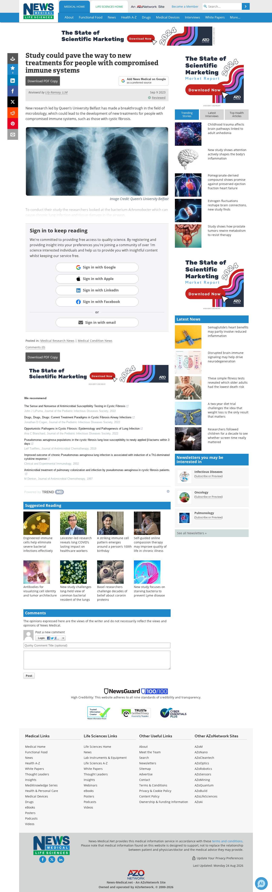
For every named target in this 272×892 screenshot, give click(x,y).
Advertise (146, 774)
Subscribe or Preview (208, 476)
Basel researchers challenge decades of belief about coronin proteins (112, 593)
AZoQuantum (204, 785)
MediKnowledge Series (41, 785)
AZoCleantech (204, 758)
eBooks (30, 807)
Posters (30, 813)
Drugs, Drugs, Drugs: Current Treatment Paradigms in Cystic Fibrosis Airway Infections (78, 417)
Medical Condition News (95, 341)
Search (144, 758)
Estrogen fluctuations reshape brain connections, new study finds (227, 205)
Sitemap (145, 769)
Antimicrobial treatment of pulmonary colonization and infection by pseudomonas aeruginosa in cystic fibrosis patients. (97, 470)
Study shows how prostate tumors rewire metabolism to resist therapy (227, 230)
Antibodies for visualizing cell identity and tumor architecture (40, 591)
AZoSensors (203, 774)
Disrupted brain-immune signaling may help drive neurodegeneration (226, 357)
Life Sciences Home (109, 6)
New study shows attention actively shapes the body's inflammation (227, 154)
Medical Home (74, 6)
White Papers (34, 769)
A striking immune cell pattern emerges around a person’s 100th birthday (114, 544)
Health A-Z (32, 763)
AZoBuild (201, 791)
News (29, 758)
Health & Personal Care (41, 791)
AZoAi (199, 802)
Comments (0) (35, 347)
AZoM (199, 747)
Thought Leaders (37, 774)
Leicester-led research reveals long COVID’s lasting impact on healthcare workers (76, 544)
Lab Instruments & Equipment (105, 758)
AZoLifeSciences (206, 796)
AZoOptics (202, 763)
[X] (12, 101)
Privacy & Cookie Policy (155, 791)
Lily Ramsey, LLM (56, 92)
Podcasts (31, 818)
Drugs (29, 802)
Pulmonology (204, 513)
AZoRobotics (203, 769)
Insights (30, 780)
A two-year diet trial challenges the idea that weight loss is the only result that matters (228, 410)
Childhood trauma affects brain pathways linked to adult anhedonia (226, 128)
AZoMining (202, 780)
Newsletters (147, 763)
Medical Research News (57, 341)
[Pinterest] (12, 123)
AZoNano (201, 752)
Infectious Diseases (208, 472)
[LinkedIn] (12, 80)
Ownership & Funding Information (163, 802)
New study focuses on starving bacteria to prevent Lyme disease (149, 591)
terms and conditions (227, 841)
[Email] (12, 134)
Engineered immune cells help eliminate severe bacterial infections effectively (38, 544)
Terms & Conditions (153, 785)
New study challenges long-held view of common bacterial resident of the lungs (75, 593)
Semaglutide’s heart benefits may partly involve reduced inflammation (228, 331)
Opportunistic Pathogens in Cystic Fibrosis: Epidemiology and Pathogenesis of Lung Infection (82, 428)
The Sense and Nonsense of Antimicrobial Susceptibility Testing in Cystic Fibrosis (74, 406)
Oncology (201, 492)
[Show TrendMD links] (168, 491)
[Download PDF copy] (12, 58)
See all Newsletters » (192, 533)
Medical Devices (36, 796)
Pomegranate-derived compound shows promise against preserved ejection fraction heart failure (227, 181)
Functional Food (36, 752)
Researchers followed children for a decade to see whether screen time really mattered (228, 435)
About (143, 747)
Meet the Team (150, 752)
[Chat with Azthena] (261, 883)
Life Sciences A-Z (96, 763)
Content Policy (149, 796)
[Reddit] (12, 112)
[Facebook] (12, 91)
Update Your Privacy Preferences (219, 858)
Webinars (90, 785)
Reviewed (159, 98)
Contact (144, 780)
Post (29, 676)
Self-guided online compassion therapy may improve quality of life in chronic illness (150, 544)
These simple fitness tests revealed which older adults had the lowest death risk (228, 382)
